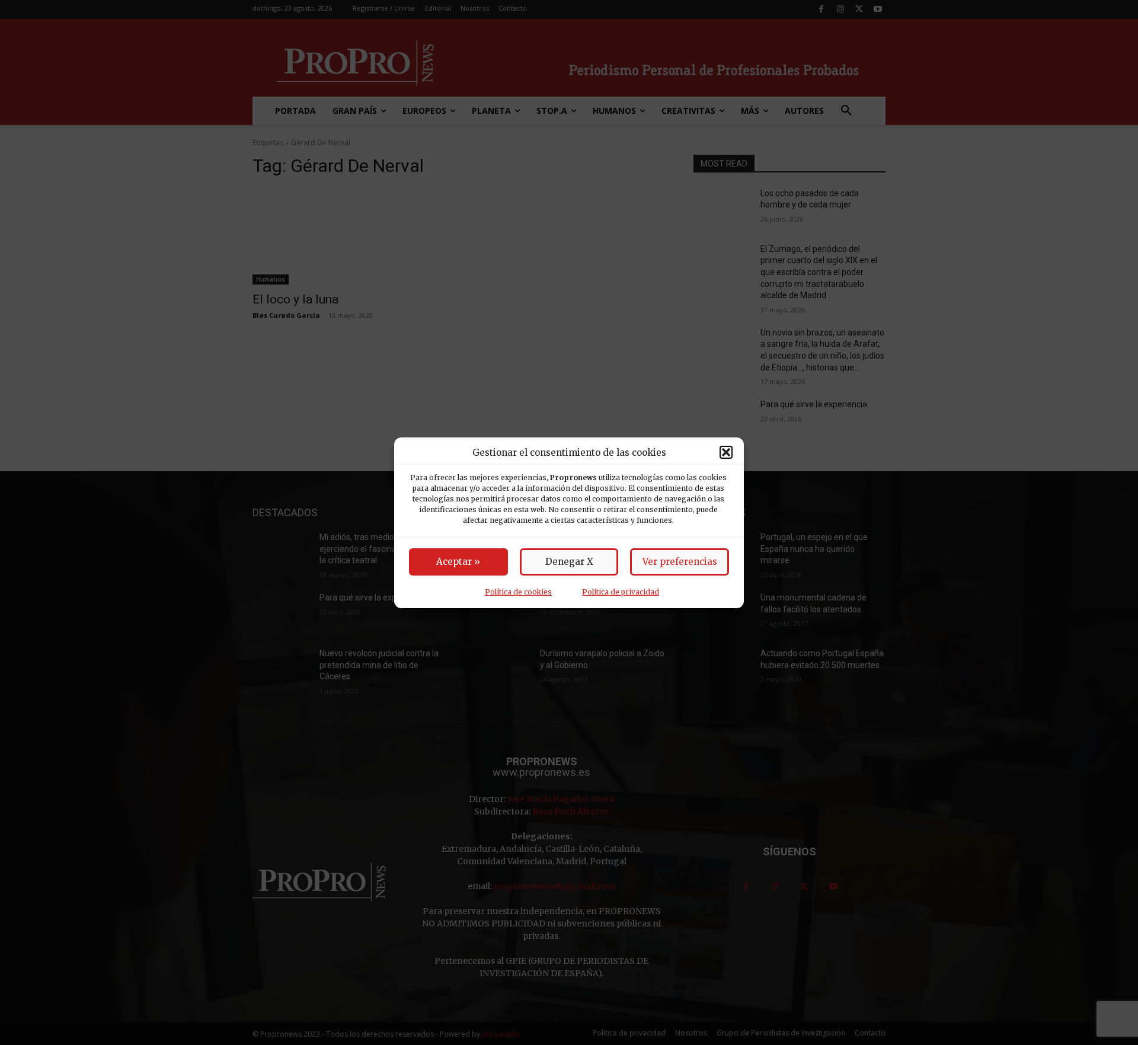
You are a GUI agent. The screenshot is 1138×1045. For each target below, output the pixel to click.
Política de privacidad (620, 591)
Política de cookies (518, 591)
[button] (726, 452)
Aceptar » (458, 561)
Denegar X (569, 561)
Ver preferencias (679, 561)
